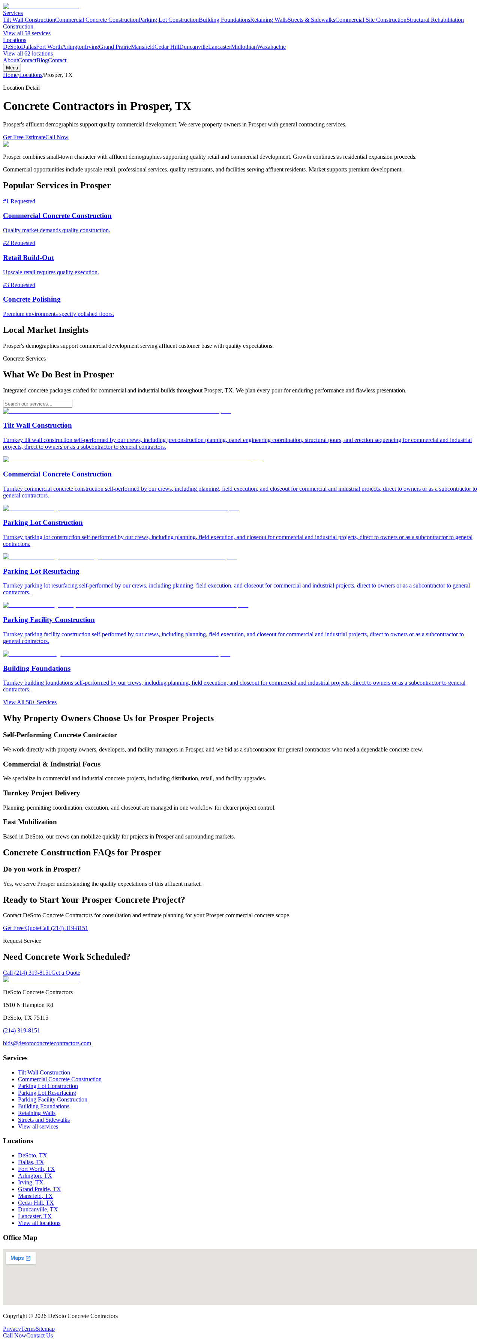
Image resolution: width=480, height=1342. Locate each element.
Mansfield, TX (35, 1196)
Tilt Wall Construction (29, 20)
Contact (27, 60)
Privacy (12, 1328)
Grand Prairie (115, 47)
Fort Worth (49, 47)
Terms (28, 1328)
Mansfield (142, 47)
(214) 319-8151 (21, 1030)
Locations (14, 40)
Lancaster (219, 47)
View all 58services (27, 33)
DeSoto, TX (32, 1155)
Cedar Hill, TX (36, 1202)
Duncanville (193, 47)
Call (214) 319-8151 (64, 928)
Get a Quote (65, 972)
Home (10, 75)
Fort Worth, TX (36, 1169)
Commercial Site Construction (370, 20)
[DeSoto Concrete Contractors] (41, 6)
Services (13, 13)
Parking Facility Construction (52, 1099)
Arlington (73, 47)
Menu (12, 68)
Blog (42, 60)
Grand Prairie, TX (39, 1189)
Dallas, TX (31, 1162)
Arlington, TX (35, 1175)
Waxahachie (271, 47)
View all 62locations (28, 53)
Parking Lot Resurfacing (47, 1093)
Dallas (28, 47)
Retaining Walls (269, 20)
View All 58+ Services (30, 702)
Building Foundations (224, 20)
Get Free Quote (21, 928)
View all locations (39, 1223)
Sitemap (45, 1328)
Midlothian (244, 47)
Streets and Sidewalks (44, 1120)
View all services (38, 1126)
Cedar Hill (166, 47)
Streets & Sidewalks (311, 20)
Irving (92, 47)
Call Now (57, 137)
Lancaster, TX (35, 1216)
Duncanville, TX (38, 1209)
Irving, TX (31, 1182)
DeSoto (12, 47)
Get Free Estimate (24, 137)
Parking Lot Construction (169, 20)
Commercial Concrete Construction (97, 20)
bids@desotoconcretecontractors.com (47, 1043)
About (10, 60)
